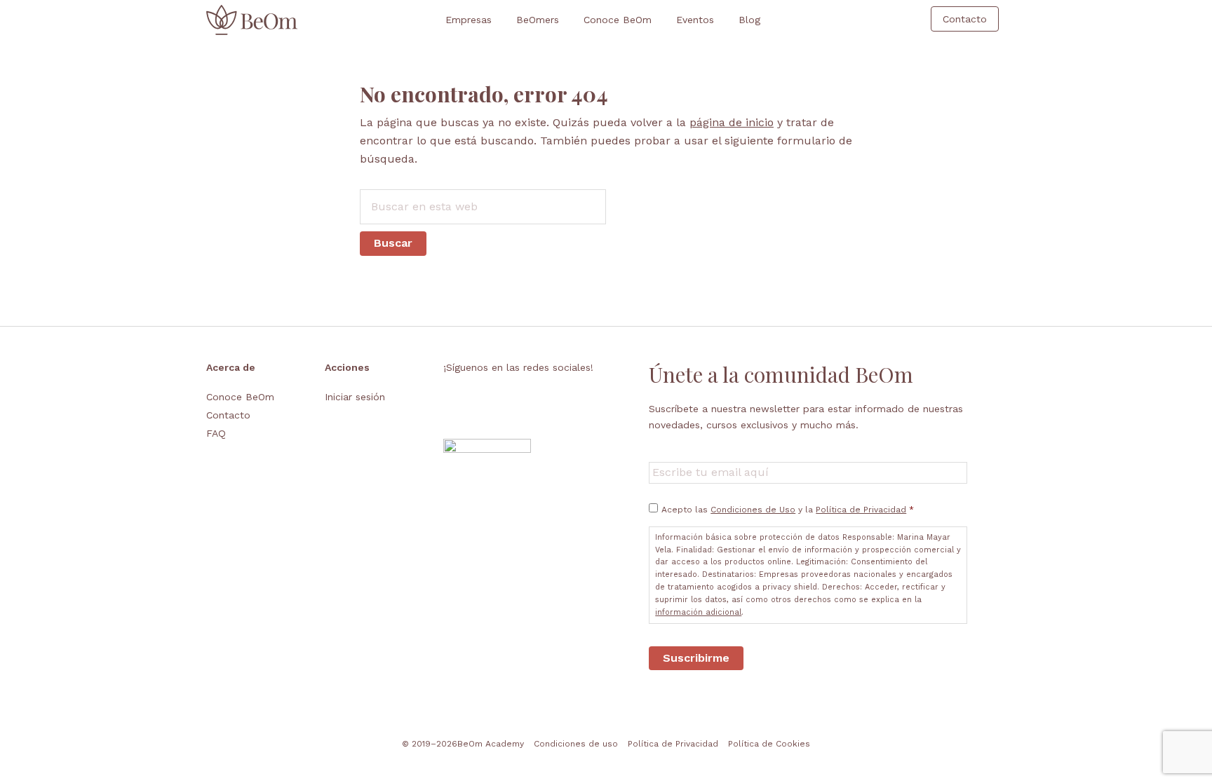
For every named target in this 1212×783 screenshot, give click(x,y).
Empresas (468, 19)
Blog (749, 19)
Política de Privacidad (861, 510)
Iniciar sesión (355, 396)
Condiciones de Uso (753, 510)
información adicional (698, 612)
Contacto (228, 415)
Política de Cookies (769, 744)
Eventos (695, 19)
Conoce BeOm (618, 19)
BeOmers (537, 19)
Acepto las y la (787, 510)
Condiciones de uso (576, 744)
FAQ (216, 433)
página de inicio (731, 122)
